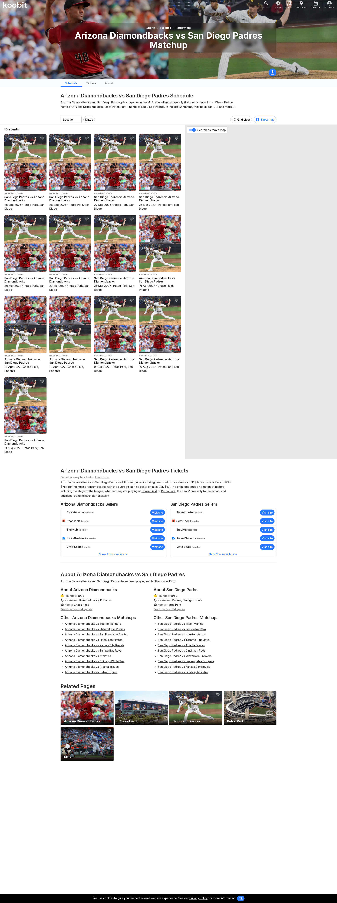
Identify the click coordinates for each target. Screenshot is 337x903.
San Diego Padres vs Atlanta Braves (181, 645)
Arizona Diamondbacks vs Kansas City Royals (94, 645)
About (109, 83)
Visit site (157, 512)
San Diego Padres (109, 102)
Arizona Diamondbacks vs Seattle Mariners (93, 623)
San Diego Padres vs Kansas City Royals (184, 666)
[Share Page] (272, 72)
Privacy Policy (198, 898)
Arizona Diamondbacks (76, 102)
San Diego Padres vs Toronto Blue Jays (183, 640)
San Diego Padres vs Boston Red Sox (182, 629)
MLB (150, 102)
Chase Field (222, 102)
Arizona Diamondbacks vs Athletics (88, 656)
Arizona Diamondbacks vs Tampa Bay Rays (93, 650)
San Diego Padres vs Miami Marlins (180, 623)
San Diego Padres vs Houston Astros (182, 634)
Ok (241, 898)
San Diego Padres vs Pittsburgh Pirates (183, 672)
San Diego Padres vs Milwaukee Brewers (185, 656)
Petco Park (119, 107)
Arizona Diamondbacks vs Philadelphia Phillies (95, 629)
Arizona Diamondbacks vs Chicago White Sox (94, 661)
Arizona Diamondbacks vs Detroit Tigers (91, 672)
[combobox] (71, 119)
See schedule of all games (76, 609)
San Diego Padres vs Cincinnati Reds (181, 650)
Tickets (91, 83)
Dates (89, 119)
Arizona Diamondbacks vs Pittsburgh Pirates (93, 640)
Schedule (71, 83)
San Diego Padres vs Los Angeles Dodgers (186, 661)
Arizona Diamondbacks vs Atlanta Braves (92, 666)
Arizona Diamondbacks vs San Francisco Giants (96, 634)
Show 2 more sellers (111, 554)
